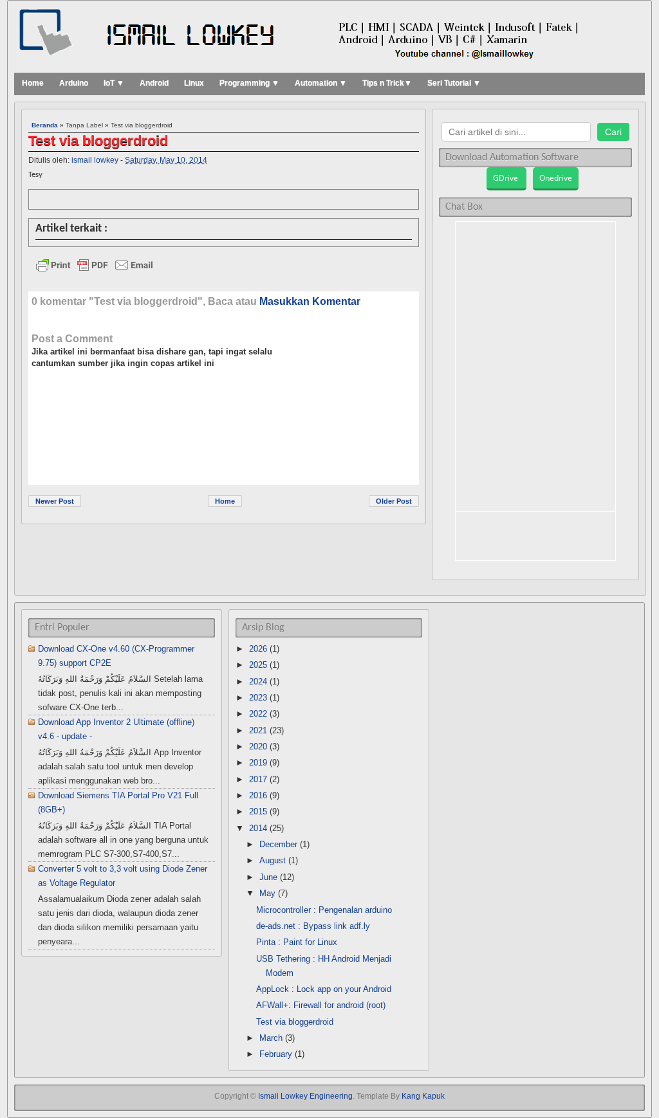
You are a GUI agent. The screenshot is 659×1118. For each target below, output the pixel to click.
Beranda (45, 125)
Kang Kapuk (423, 1096)
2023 (258, 697)
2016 (258, 795)
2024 (258, 681)
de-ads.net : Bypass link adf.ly (313, 926)
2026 (258, 649)
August (272, 860)
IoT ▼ (114, 82)
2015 (258, 811)
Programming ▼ (249, 82)
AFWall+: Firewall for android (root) (320, 1005)
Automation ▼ (321, 82)
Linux (194, 82)
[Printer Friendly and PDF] (221, 268)
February (275, 1054)
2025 (258, 665)
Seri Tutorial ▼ (454, 82)
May (267, 893)
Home (33, 82)
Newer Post (54, 501)
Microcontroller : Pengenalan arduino (324, 910)
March (271, 1038)
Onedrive (555, 177)
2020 (258, 746)
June (268, 877)
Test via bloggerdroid (98, 141)
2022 (258, 714)
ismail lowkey (94, 160)
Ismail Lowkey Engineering (305, 1096)
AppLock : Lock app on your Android (323, 989)
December (278, 844)
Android (154, 82)
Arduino (73, 82)
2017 (258, 779)
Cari (613, 132)
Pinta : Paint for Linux (296, 942)
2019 (258, 762)
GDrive (506, 177)
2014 (258, 828)
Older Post (394, 501)
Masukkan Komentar (309, 301)
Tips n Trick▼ (387, 82)
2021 (258, 730)
